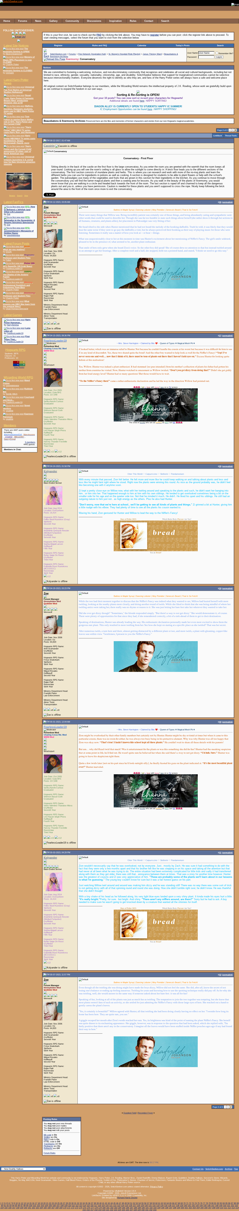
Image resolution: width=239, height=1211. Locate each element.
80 (212, 1203)
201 (186, 1208)
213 (233, 1208)
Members (10, 425)
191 (147, 1208)
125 (126, 1205)
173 (76, 1208)
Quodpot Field (129, 1113)
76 (201, 1203)
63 (165, 1203)
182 (112, 1208)
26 (61, 1203)
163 (37, 1208)
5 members (30, 442)
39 (98, 1203)
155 (6, 1208)
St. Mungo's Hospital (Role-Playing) (124, 54)
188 (135, 1208)
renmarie (10, 73)
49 (126, 1203)
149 (220, 1205)
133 (158, 1205)
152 (232, 1205)
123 (118, 1205)
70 (184, 1203)
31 (75, 1203)
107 (58, 1205)
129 (142, 1205)
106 (54, 1205)
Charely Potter (12, 64)
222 (111, 1210)
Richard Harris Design (127, 1197)
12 (22, 1203)
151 (228, 1205)
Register (58, 45)
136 (169, 1205)
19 (42, 1203)
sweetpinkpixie (13, 235)
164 (41, 1208)
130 (146, 1205)
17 (36, 1203)
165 (45, 1208)
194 (159, 1208)
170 (64, 1208)
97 (22, 1205)
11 (19, 1203)
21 (47, 1203)
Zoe (8, 214)
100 (30, 1205)
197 (170, 1208)
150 (224, 1205)
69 (182, 1203)
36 (89, 1203)
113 (80, 1205)
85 (226, 1203)
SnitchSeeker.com (58, 54)
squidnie (9, 411)
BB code (47, 1135)
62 (162, 1203)
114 (84, 1205)
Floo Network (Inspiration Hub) (92, 54)
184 (119, 1208)
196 (166, 1208)
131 (150, 1205)
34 (84, 1203)
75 (198, 1203)
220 (103, 1210)
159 (21, 1208)
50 (128, 1203)
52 (134, 1203)
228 (135, 1210)
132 (154, 1205)
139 (181, 1205)
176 (88, 1208)
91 (5, 1205)
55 (142, 1203)
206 (206, 1208)
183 (115, 1208)
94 (13, 1205)
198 (174, 1208)
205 (202, 1208)
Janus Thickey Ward (152, 54)
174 (80, 1208)
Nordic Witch (11, 394)
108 (62, 1205)
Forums (72, 54)
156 (10, 1208)
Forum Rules (49, 1153)
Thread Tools (231, 136)
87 (232, 1203)
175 (84, 1208)
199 (178, 1208)
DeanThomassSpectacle (17, 309)
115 (88, 1205)
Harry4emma (13, 325)
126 (130, 1205)
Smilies (47, 1137)
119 (103, 1205)
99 (27, 1205)
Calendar (141, 45)
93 (10, 1205)
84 (224, 1203)
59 (154, 1203)
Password (191, 57)
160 (25, 1208)
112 (77, 1205)
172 (72, 1208)
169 (61, 1208)
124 (122, 1205)
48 (123, 1203)
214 (237, 1208)
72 (190, 1203)
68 (179, 1203)
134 (162, 1205)
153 (236, 1205)
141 (189, 1205)
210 (221, 1208)
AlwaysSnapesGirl (14, 54)
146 (209, 1205)
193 (155, 1208)
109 (66, 1205)
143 (197, 1205)
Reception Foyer (145, 1113)
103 (42, 1205)
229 (139, 1210)
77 (204, 1203)
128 (138, 1205)
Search (19, 196)
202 (190, 1208)
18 (39, 1203)
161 (29, 1208)
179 (100, 1208)
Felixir (8, 260)
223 (115, 1210)
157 (13, 1208)
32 (78, 1203)
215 (84, 1210)
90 (2, 1205)
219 (100, 1210)
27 (64, 1203)
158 (17, 1208)
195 (162, 1208)
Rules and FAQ (99, 45)
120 (107, 1205)
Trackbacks (49, 1144)
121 (111, 1205)
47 (120, 1203)
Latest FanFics (13, 202)
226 (127, 1210)
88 (235, 1203)
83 (221, 1203)
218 (96, 1210)
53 (137, 1203)
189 (139, 1208)
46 (117, 1203)
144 (201, 1205)
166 (49, 1208)
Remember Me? (226, 53)
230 (143, 1210)
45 (114, 1203)
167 (53, 1208)
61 (159, 1203)
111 (73, 1205)
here (142, 100)
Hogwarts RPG (15, 349)
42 (106, 1203)
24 (56, 1203)
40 (100, 1203)
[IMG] (46, 1139)
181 (108, 1208)
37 (92, 1203)
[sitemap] (235, 21)
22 (50, 1203)
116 (92, 1205)
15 (30, 1203)
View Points (19, 367)
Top (236, 1169)
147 (213, 1205)
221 (107, 1210)
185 (123, 1208)
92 (8, 1205)
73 (193, 1203)
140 (185, 1205)
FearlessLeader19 (14, 268)
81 (215, 1203)
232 (151, 1210)
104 (46, 1205)
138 (177, 1205)
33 (81, 1203)
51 (131, 1203)
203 (194, 1208)
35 (86, 1203)
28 (67, 1203)
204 (198, 1208)
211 (225, 1208)
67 (176, 1203)
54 (140, 1203)
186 (127, 1208)
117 (95, 1205)
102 (38, 1205)
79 (210, 1203)
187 (131, 1208)
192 (151, 1208)
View (26, 196)
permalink (227, 202)
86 (229, 1203)
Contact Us (198, 1169)
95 (16, 1205)
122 (115, 1205)
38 (95, 1203)
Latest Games (13, 315)
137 (173, 1205)
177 (92, 1208)
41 (103, 1203)
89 (238, 1203)
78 (207, 1203)
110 (69, 1205)
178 (96, 1208)
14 (28, 1203)
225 (123, 1210)
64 (168, 1203)
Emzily (9, 252)
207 (210, 1208)
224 (119, 1210)
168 (57, 1208)
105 (50, 1205)
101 (34, 1205)
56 (145, 1203)
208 (213, 1208)
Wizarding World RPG (18, 377)
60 (156, 1203)
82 (218, 1203)
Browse (12, 196)
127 (134, 1205)
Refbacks (48, 1148)
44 (112, 1203)
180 (104, 1208)
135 (165, 1205)
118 (99, 1205)
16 (33, 1203)
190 (143, 1208)
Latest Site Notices (16, 45)
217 (92, 1210)
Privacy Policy (156, 1186)
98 (24, 1205)
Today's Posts (183, 45)
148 (216, 1205)
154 (2, 1208)
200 (182, 1208)
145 (205, 1205)
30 (72, 1203)
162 (33, 1208)
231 (147, 1210)
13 (25, 1203)
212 (229, 1208)
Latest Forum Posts (16, 243)
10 (16, 1203)
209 (217, 1208)
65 (170, 1203)
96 (19, 1205)
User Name (192, 53)
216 (88, 1210)
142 (193, 1205)
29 (70, 1203)
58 (151, 1203)
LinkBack (217, 136)
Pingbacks (48, 1146)
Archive (228, 1169)
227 (131, 1210)
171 (68, 1208)
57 (148, 1203)
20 (44, 1203)
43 (109, 1203)
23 (53, 1203)
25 (58, 1203)
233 (154, 1210)
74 (196, 1203)
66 (173, 1203)
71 (187, 1203)
